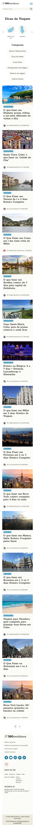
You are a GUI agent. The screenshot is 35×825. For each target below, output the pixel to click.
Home (6, 774)
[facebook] (6, 758)
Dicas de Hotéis (17, 56)
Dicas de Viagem (9, 777)
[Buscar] (31, 8)
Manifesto (19, 780)
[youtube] (11, 758)
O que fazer (17, 62)
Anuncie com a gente (11, 749)
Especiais (12, 774)
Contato (18, 779)
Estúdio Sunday (22, 821)
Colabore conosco (9, 752)
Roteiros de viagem (17, 73)
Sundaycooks (17, 823)
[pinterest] (20, 758)
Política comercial (9, 742)
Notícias (18, 782)
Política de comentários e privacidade (16, 745)
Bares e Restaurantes (17, 51)
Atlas (23, 774)
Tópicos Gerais (17, 79)
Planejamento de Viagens (18, 68)
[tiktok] (24, 758)
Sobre (18, 777)
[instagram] (15, 758)
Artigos (18, 774)
